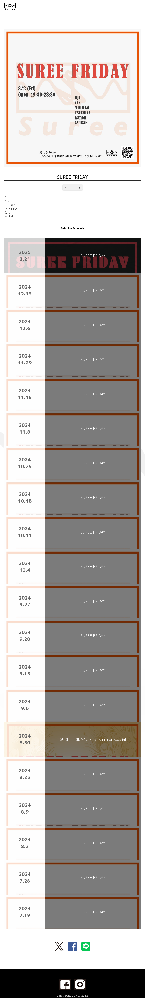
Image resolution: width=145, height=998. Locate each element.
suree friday (73, 187)
